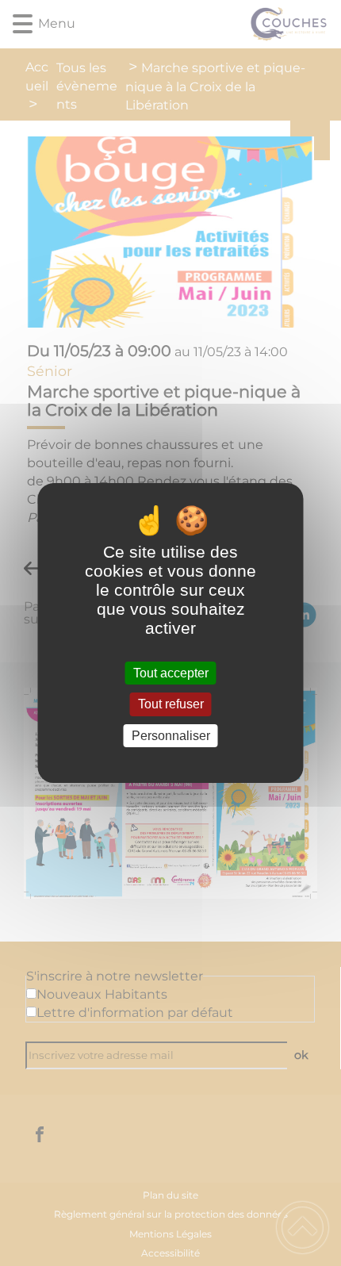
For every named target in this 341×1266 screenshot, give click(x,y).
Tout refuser (171, 705)
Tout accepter (171, 673)
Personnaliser (171, 735)
